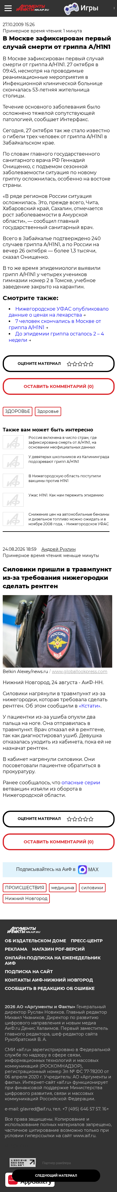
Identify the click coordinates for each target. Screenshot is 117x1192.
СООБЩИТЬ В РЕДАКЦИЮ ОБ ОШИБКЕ (49, 988)
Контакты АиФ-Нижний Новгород (49, 980)
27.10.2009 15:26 (19, 24)
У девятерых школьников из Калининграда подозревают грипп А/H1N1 (68, 459)
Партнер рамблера (56, 1163)
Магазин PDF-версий (58, 949)
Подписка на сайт (29, 971)
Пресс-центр (87, 940)
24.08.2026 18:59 (20, 549)
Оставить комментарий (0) (59, 386)
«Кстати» (89, 706)
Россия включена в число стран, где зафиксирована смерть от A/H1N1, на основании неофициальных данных (62, 442)
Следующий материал (56, 1176)
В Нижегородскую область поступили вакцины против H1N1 (64, 478)
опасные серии (81, 782)
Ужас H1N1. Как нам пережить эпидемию (66, 495)
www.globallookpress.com (79, 671)
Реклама (16, 949)
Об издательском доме (35, 940)
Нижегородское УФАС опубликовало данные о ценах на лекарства (59, 312)
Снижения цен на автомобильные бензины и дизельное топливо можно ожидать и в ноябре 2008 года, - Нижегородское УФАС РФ (56, 521)
